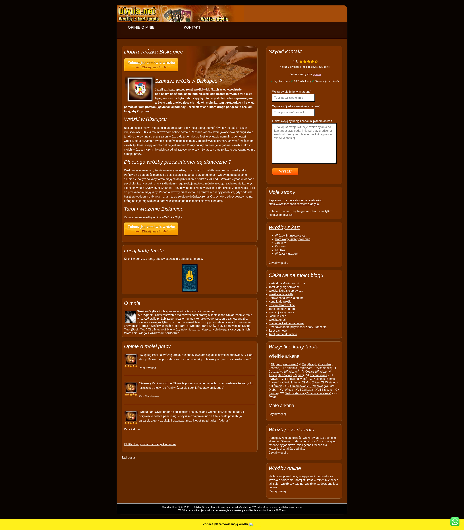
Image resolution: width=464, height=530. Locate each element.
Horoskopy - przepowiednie (292, 239)
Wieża (289, 389)
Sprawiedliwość (297, 378)
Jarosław (281, 242)
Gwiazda (307, 389)
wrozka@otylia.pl (148, 318)
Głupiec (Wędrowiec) (284, 364)
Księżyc (327, 389)
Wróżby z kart (284, 227)
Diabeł (273, 389)
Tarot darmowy (278, 330)
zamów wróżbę (237, 318)
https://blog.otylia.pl (281, 214)
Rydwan (274, 378)
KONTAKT (192, 27)
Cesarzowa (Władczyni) (284, 371)
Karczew (280, 246)
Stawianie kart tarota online (286, 323)
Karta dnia (275, 283)
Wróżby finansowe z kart (290, 235)
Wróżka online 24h (281, 294)
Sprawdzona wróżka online (286, 297)
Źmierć (278, 386)
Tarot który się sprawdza (284, 287)
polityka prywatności (290, 507)
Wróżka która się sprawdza (286, 290)
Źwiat (272, 396)
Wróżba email (277, 319)
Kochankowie (318, 375)
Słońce (273, 393)
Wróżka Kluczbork (286, 253)
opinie (317, 74)
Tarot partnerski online (283, 334)
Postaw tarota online (282, 305)
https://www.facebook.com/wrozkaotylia (294, 204)
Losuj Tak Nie (277, 316)
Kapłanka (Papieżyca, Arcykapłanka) (308, 367)
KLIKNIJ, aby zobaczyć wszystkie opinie (150, 444)
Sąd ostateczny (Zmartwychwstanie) (308, 393)
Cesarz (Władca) (316, 371)
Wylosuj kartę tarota (281, 312)
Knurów (280, 250)
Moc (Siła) (312, 382)
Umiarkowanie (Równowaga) (309, 386)
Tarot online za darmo (282, 308)
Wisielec (330, 382)
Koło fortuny (292, 382)
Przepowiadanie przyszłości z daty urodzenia (298, 326)
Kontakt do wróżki (280, 301)
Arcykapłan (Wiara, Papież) (286, 375)
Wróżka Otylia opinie (265, 507)
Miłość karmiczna (294, 283)
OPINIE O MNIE (141, 27)
